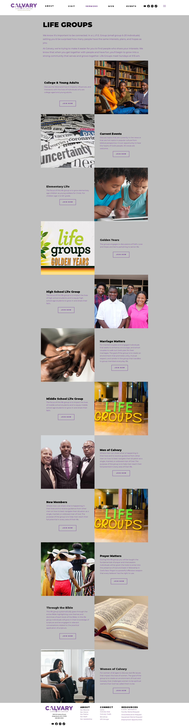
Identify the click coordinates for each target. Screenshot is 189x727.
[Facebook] (148, 6)
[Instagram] (152, 6)
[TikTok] (156, 6)
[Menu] (164, 6)
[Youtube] (145, 6)
